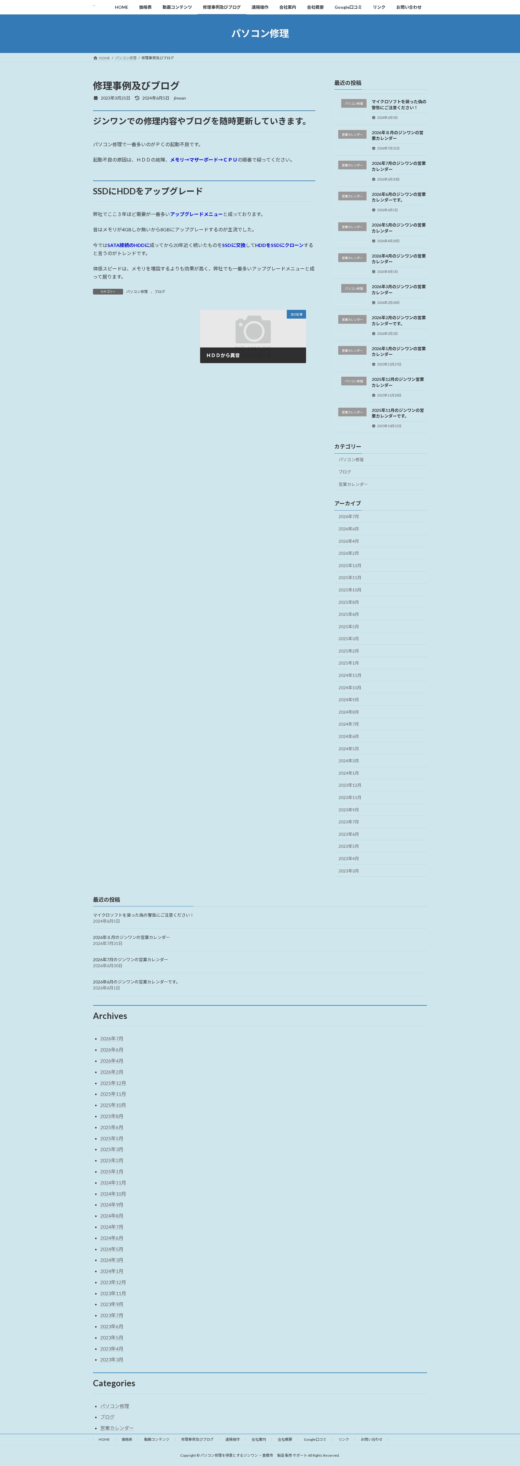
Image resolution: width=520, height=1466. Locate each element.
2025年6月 (349, 614)
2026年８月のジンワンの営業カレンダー (131, 937)
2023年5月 (349, 846)
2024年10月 (350, 687)
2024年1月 (349, 772)
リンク (343, 1439)
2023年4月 (349, 858)
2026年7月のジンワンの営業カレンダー (130, 959)
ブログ (159, 291)
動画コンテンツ (156, 1439)
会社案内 (259, 1439)
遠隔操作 (232, 1439)
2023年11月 (350, 797)
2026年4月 (349, 540)
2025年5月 (349, 626)
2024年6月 (349, 736)
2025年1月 (349, 662)
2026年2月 (349, 553)
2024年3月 (349, 760)
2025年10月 (350, 589)
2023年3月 (349, 870)
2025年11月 (350, 577)
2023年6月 (349, 833)
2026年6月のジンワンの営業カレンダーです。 (136, 981)
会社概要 (285, 1439)
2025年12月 (350, 565)
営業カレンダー (353, 483)
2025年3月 (349, 638)
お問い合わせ (371, 1439)
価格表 (127, 1439)
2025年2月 (349, 650)
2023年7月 (349, 821)
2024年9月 (349, 699)
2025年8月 (349, 601)
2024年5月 (349, 748)
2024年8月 (349, 711)
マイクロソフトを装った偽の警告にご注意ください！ (143, 915)
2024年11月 (350, 675)
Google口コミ (315, 1439)
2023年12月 (350, 785)
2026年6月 (349, 528)
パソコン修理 (137, 291)
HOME (104, 1439)
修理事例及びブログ (197, 1439)
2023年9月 (349, 809)
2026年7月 (349, 516)
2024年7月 (349, 724)
